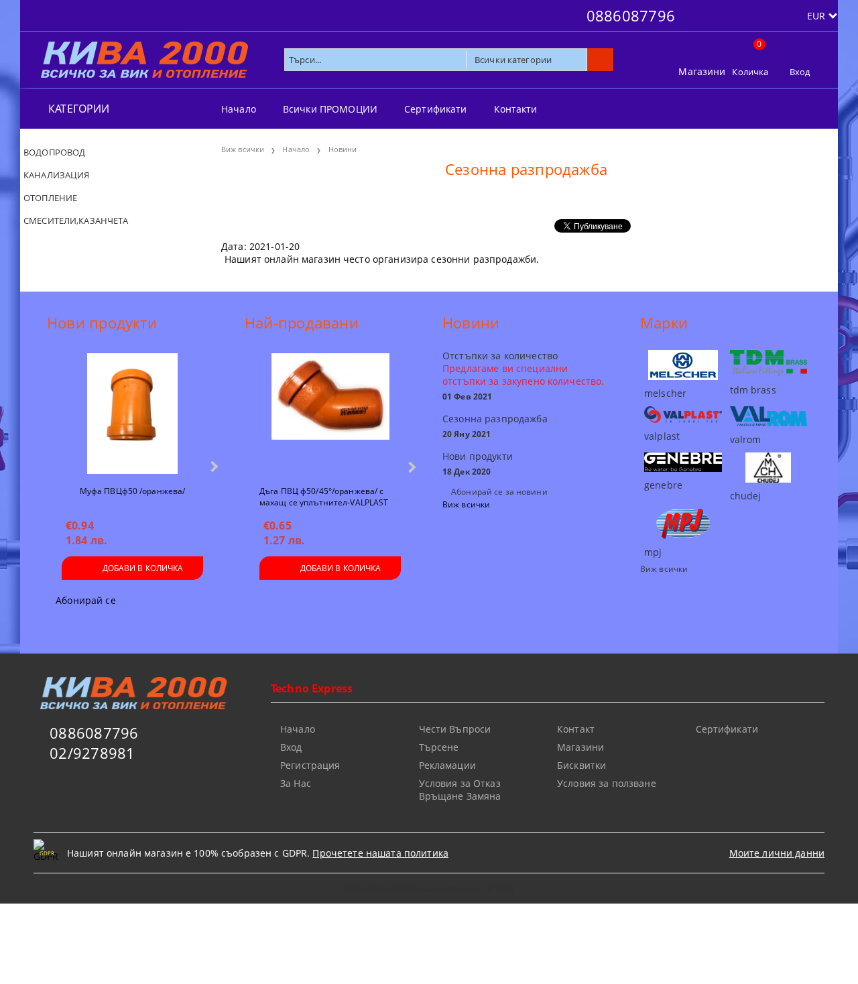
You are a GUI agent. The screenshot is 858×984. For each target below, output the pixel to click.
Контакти (516, 109)
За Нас (295, 783)
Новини (342, 149)
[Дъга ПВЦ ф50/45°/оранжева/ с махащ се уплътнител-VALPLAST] (330, 413)
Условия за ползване (606, 783)
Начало (238, 109)
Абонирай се (86, 600)
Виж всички (242, 149)
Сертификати (435, 109)
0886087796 (631, 15)
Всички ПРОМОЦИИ (330, 109)
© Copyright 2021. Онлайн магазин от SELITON (429, 888)
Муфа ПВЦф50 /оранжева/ (133, 491)
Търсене (439, 747)
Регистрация (310, 765)
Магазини (701, 71)
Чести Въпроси (455, 729)
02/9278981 (92, 753)
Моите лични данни (776, 853)
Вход (800, 72)
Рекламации (447, 765)
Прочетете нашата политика (380, 853)
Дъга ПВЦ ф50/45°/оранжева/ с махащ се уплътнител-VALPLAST (323, 496)
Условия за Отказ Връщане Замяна (460, 789)
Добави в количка (143, 568)
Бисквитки (581, 765)
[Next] (213, 466)
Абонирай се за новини (499, 491)
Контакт (576, 729)
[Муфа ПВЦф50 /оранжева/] (132, 413)
